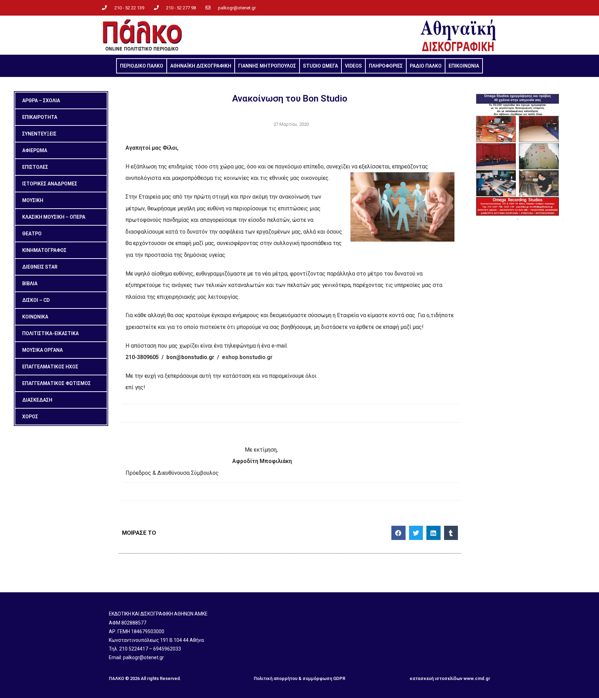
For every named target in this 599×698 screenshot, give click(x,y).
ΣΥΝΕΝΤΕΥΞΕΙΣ (39, 134)
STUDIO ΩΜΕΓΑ (320, 66)
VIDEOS (353, 66)
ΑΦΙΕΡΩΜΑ (34, 150)
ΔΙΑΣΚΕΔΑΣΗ (37, 400)
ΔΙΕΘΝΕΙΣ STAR (40, 267)
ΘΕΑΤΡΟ (32, 233)
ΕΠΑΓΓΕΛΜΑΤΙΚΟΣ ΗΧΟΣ (50, 366)
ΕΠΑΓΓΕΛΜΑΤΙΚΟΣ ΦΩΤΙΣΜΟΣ (56, 383)
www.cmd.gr (476, 678)
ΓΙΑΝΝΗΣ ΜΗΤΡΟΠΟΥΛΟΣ (267, 66)
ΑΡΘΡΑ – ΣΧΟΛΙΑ (41, 100)
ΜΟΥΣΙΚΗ (32, 200)
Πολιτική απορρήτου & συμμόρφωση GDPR (299, 678)
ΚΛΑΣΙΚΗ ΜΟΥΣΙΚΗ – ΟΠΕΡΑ (53, 217)
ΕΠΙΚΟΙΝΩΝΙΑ (464, 66)
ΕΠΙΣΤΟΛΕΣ (35, 167)
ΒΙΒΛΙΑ (29, 283)
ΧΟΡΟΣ (30, 416)
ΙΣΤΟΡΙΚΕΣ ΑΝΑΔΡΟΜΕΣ (49, 183)
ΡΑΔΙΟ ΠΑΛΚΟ (426, 66)
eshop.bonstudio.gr (247, 357)
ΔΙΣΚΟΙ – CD (36, 300)
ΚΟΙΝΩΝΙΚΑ (35, 317)
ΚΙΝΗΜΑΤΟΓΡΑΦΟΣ (44, 250)
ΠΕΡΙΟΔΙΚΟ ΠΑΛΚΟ (141, 66)
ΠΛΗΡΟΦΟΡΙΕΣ (386, 66)
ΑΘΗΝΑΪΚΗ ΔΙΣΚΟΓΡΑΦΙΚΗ (200, 66)
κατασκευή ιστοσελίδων (436, 678)
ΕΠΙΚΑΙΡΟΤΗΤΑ (39, 117)
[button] (398, 533)
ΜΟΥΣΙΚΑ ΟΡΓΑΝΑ (42, 350)
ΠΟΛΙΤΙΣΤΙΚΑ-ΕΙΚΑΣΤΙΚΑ (50, 333)
